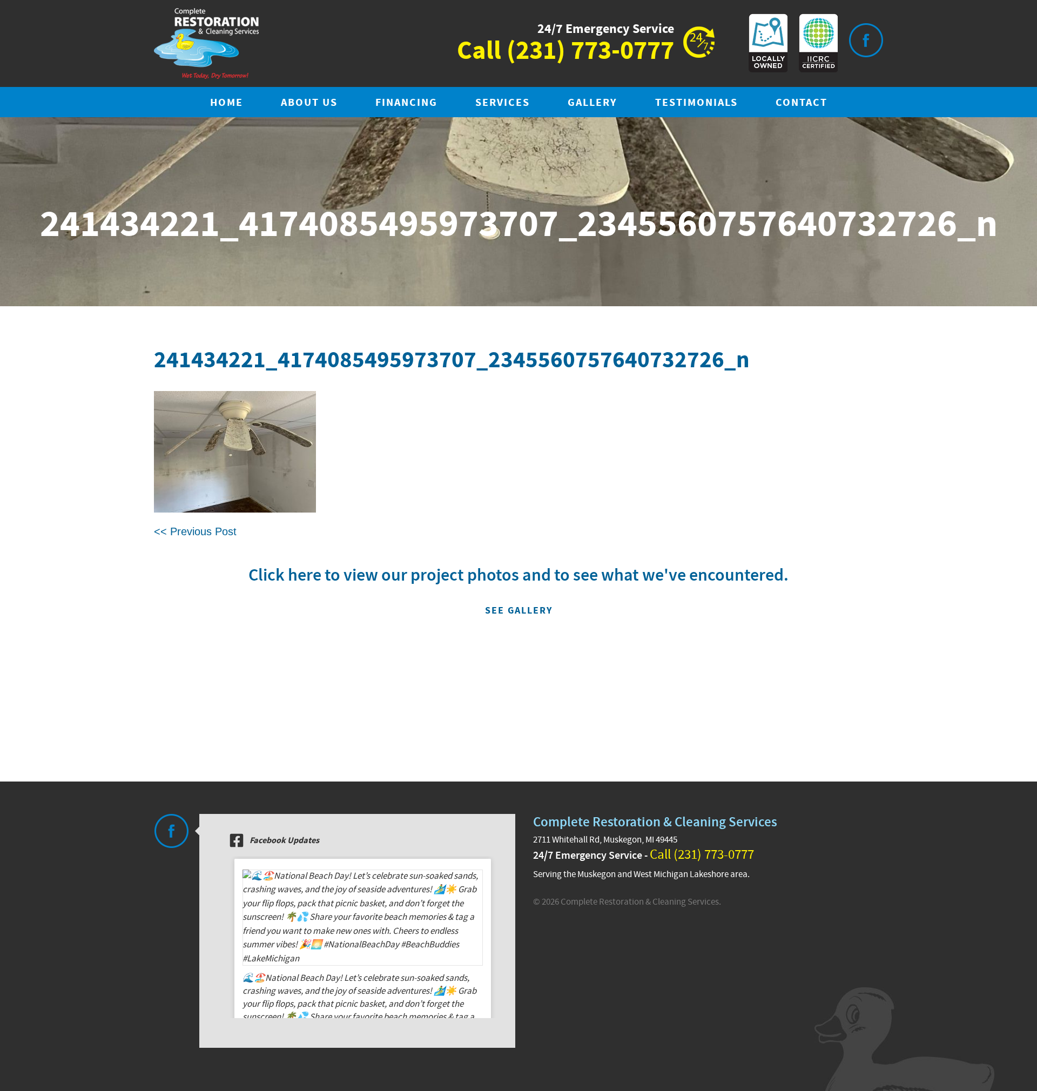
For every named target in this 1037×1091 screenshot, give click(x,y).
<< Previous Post (195, 531)
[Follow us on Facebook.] (171, 831)
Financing (406, 103)
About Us (309, 103)
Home (226, 103)
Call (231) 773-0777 (702, 855)
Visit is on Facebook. (866, 40)
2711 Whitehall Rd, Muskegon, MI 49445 (605, 840)
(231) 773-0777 (590, 51)
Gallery (592, 103)
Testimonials (696, 103)
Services (502, 103)
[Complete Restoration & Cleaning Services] (206, 43)
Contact (801, 103)
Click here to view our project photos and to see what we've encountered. (518, 590)
